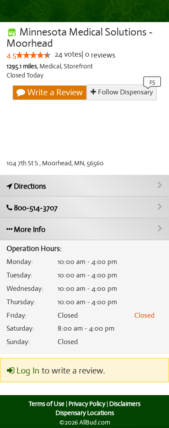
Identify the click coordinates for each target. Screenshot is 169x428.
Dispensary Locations (84, 413)
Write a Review (54, 92)
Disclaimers (124, 404)
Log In (26, 370)
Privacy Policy (86, 404)
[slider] (33, 54)
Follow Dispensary (124, 92)
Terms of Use (47, 404)
